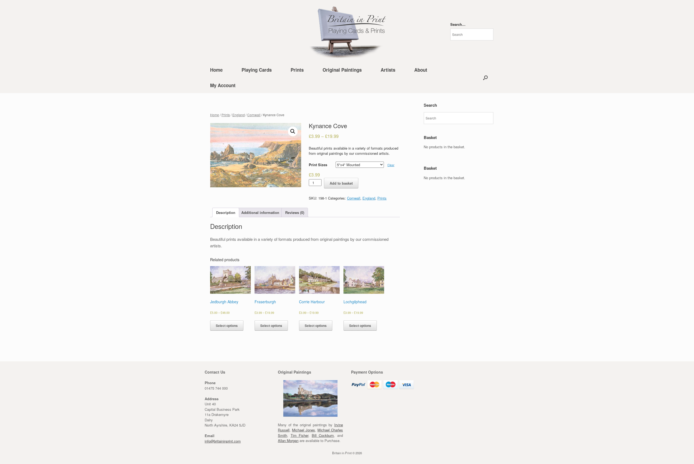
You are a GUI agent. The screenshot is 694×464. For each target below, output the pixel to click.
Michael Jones (303, 430)
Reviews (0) (294, 212)
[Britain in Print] (347, 31)
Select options (227, 325)
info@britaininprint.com (223, 441)
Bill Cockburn (323, 435)
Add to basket (341, 183)
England (238, 114)
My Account (223, 85)
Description (225, 212)
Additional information (260, 212)
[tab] (225, 212)
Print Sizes (318, 164)
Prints (297, 70)
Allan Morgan (288, 440)
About (420, 70)
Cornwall (254, 114)
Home (216, 70)
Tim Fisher (300, 435)
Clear (390, 165)
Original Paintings (342, 70)
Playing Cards (257, 70)
